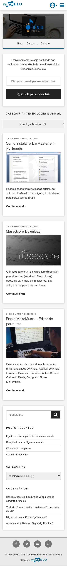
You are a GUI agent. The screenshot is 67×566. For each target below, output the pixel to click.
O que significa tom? (17, 454)
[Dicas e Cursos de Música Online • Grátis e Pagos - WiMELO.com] (39, 559)
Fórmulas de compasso (18, 448)
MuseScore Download (23, 231)
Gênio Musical (35, 554)
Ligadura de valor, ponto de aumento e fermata (30, 436)
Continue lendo (15, 206)
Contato (45, 43)
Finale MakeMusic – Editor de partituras (29, 321)
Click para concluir (35, 94)
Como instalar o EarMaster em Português (30, 146)
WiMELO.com (19, 554)
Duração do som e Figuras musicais (25, 442)
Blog (19, 43)
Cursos (31, 43)
